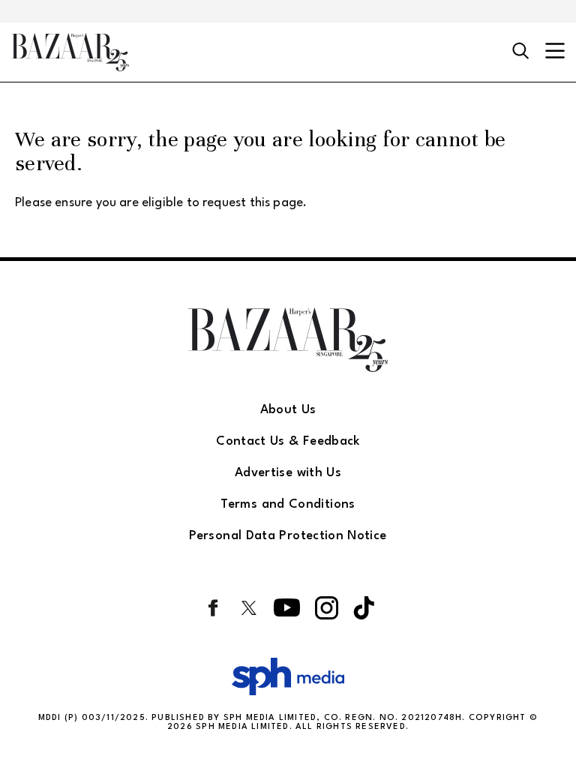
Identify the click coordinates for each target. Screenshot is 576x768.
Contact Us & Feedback (288, 441)
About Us (288, 410)
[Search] (521, 51)
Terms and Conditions (287, 504)
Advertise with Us (288, 472)
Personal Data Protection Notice (287, 536)
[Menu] (555, 52)
